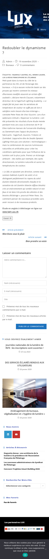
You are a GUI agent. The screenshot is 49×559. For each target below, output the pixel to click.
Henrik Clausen (38, 75)
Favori (7, 218)
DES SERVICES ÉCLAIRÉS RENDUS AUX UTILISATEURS (24, 364)
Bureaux (10, 65)
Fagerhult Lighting (20, 75)
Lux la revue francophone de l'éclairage (19, 77)
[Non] (45, 549)
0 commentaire (27, 65)
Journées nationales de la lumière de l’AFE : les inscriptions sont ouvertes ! (24, 346)
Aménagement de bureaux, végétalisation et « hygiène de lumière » (24, 412)
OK (25, 555)
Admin (9, 61)
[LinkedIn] (8, 434)
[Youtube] (16, 434)
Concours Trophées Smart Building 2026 (22, 469)
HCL (30, 75)
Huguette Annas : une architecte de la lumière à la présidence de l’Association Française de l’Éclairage (21, 455)
